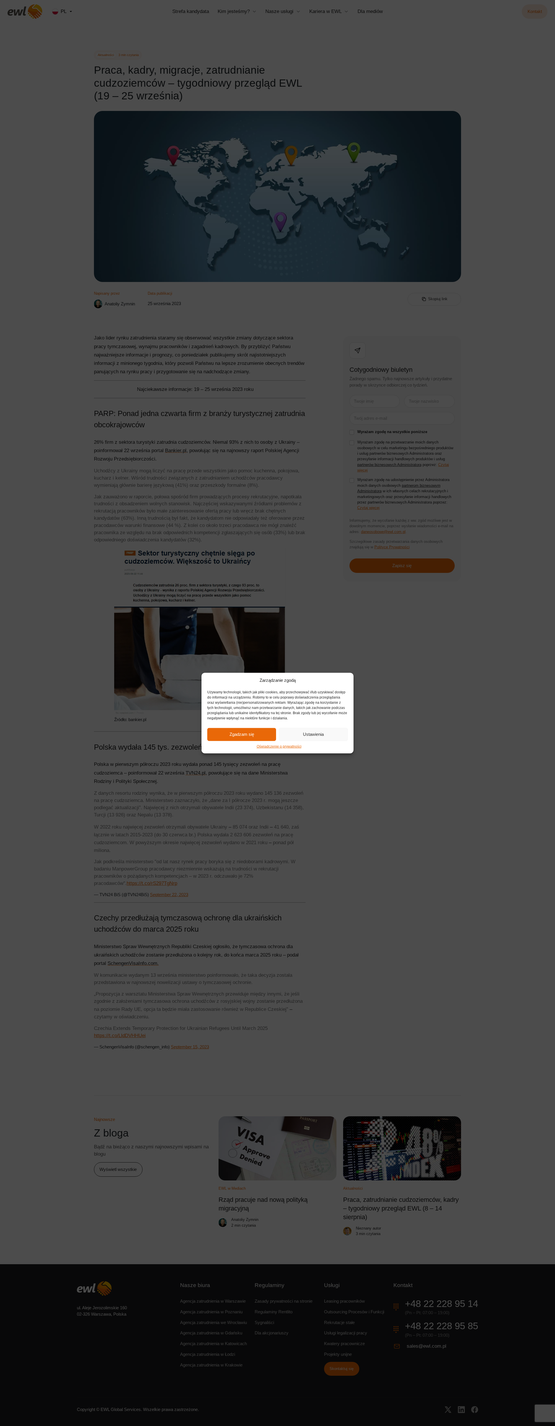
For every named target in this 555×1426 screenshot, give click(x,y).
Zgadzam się (242, 734)
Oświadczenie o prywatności (279, 746)
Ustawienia (313, 734)
